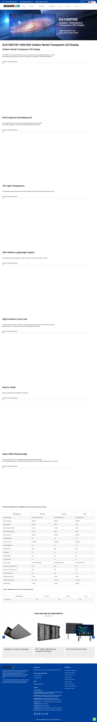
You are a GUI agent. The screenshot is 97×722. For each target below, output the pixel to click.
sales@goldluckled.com (27, 1)
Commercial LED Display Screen (71, 670)
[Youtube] (46, 2)
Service (68, 6)
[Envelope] (36, 2)
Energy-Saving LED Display (70, 672)
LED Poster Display (68, 677)
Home (23, 6)
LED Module (52, 6)
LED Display (41, 6)
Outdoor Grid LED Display (69, 679)
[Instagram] (42, 2)
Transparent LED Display (69, 688)
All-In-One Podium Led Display (76, 649)
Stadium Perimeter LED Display (70, 686)
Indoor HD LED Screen (69, 674)
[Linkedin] (38, 2)
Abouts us (31, 6)
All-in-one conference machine (45, 649)
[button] (3, 637)
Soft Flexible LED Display (69, 683)
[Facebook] (40, 2)
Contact (77, 6)
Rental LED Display (68, 681)
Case (60, 6)
